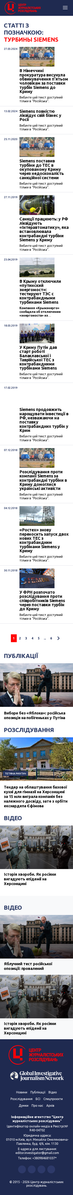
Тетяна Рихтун (15, 773)
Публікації (21, 656)
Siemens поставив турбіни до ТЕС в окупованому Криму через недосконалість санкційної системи (41, 169)
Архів (50, 1105)
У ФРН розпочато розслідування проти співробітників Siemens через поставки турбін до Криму (42, 600)
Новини (21, 1092)
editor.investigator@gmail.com (37, 1153)
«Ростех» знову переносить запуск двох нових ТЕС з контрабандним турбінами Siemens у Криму (44, 540)
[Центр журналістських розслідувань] (22, 8)
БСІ (38, 1099)
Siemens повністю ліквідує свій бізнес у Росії (40, 115)
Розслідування (29, 730)
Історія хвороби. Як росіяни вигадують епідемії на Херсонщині (30, 879)
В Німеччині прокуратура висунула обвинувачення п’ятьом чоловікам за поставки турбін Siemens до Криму (43, 81)
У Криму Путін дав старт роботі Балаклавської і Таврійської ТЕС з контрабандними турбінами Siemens (38, 357)
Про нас (37, 1105)
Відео (13, 818)
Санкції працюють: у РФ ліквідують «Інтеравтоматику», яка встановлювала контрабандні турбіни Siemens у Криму (44, 229)
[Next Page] (58, 638)
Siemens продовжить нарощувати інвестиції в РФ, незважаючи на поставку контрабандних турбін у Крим (44, 419)
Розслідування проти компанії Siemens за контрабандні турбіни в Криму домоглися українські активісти (43, 480)
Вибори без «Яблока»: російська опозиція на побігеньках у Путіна (34, 715)
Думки (23, 1105)
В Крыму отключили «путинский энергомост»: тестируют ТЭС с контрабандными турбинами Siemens (40, 291)
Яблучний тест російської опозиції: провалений (28, 966)
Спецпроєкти (53, 1099)
